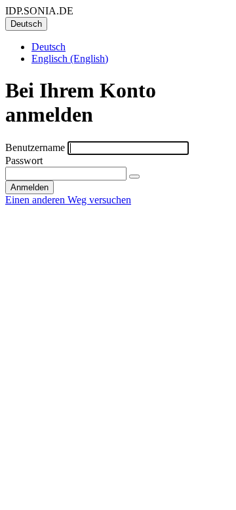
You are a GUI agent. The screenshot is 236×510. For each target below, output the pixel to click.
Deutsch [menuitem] (48, 46)
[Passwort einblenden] (134, 176)
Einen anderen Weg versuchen (68, 199)
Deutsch (26, 24)
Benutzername (35, 147)
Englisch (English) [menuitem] (69, 58)
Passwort (24, 160)
